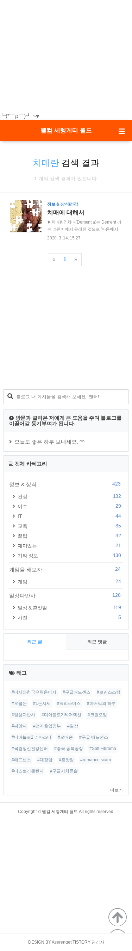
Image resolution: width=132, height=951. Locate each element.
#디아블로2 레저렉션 (61, 714)
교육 (69, 526)
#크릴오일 (97, 714)
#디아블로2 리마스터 (31, 737)
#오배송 (65, 737)
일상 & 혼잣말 (69, 608)
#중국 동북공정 (68, 748)
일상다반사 (65, 595)
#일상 (72, 726)
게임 (69, 581)
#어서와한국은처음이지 (34, 692)
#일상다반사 (23, 714)
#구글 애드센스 (93, 737)
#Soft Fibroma (102, 748)
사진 (69, 617)
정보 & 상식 (65, 484)
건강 (69, 496)
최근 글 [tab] (34, 641)
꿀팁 (69, 536)
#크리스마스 (69, 703)
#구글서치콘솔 (64, 771)
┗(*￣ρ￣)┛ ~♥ (19, 116)
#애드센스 (21, 759)
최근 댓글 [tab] (97, 641)
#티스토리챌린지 (28, 771)
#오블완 (19, 703)
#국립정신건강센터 (30, 748)
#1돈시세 (42, 703)
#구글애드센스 (76, 692)
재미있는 (69, 546)
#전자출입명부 (47, 726)
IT (69, 516)
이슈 (69, 506)
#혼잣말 (66, 759)
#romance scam (95, 759)
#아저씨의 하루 (101, 703)
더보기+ (117, 790)
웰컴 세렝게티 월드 (66, 130)
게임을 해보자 (65, 569)
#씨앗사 (19, 726)
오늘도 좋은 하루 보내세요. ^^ (49, 442)
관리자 (98, 942)
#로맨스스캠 (108, 692)
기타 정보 (69, 555)
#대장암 (44, 759)
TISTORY (81, 942)
